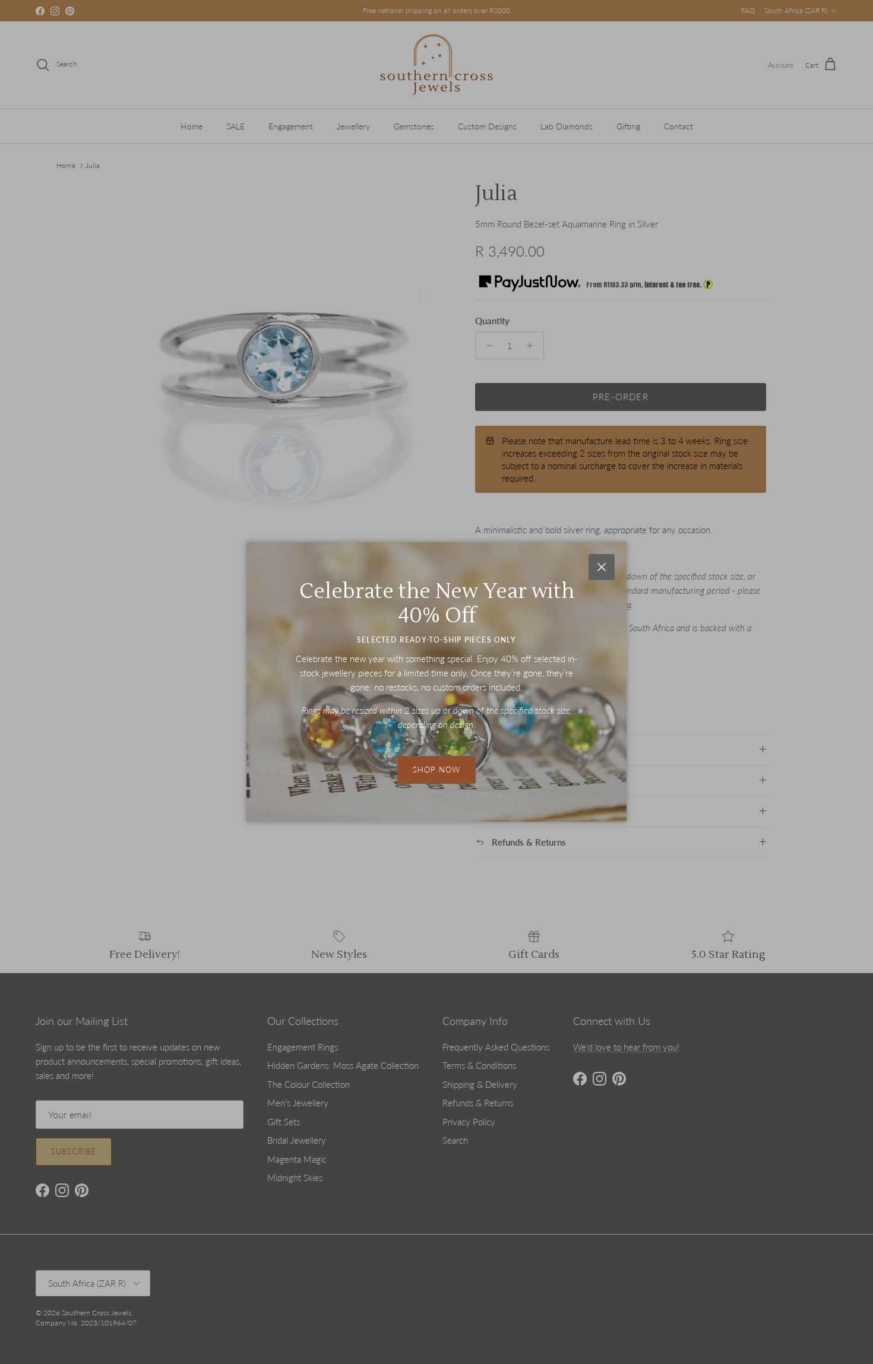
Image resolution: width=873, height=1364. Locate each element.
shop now (436, 769)
